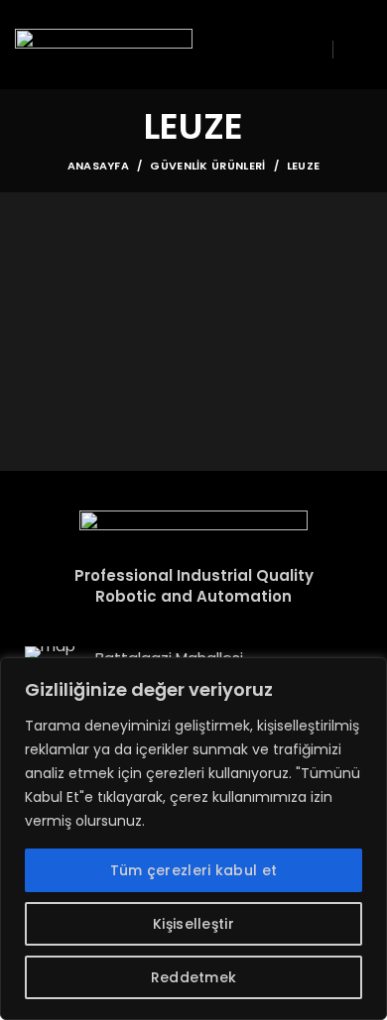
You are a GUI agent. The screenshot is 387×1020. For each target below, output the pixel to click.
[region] (193, 838)
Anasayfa (98, 165)
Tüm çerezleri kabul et (194, 870)
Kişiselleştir (193, 924)
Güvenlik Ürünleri (207, 165)
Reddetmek (194, 977)
